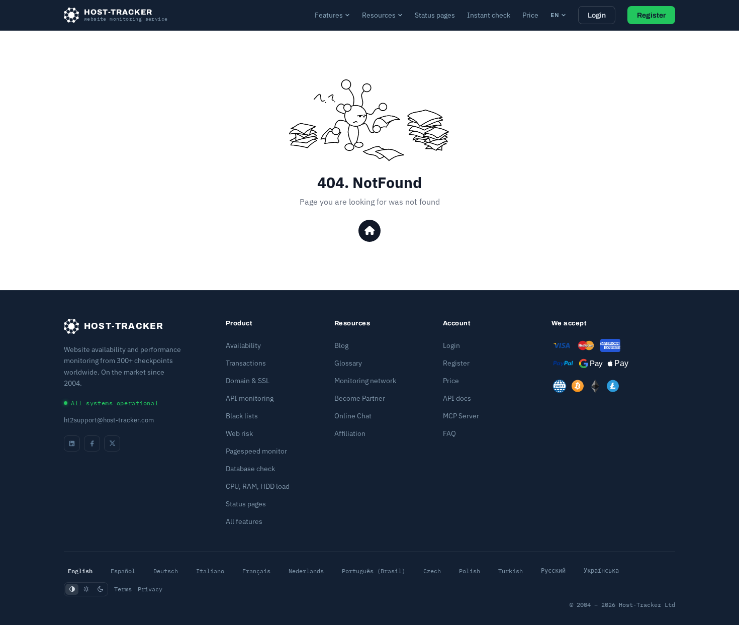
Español (123, 571)
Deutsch (165, 571)
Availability (243, 345)
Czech (432, 571)
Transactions (246, 363)
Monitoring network (365, 380)
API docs (457, 398)
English (80, 571)
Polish (469, 571)
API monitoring (249, 398)
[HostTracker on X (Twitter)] (112, 443)
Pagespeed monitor (256, 451)
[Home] (369, 231)
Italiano (210, 571)
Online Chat (353, 415)
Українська (601, 570)
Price (530, 15)
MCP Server (461, 415)
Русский (553, 570)
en (554, 15)
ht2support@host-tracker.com (109, 420)
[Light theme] (86, 589)
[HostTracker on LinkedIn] (72, 443)
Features (329, 15)
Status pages (435, 15)
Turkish (510, 571)
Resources (379, 15)
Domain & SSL (247, 380)
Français (256, 571)
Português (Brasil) (373, 571)
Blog (341, 345)
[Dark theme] (100, 589)
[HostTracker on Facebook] (92, 443)
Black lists (242, 415)
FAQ (449, 433)
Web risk (239, 433)
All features (244, 521)
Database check (250, 468)
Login (597, 15)
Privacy (150, 589)
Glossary (348, 363)
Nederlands (306, 571)
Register (651, 15)
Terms (123, 589)
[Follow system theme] (71, 589)
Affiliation (349, 433)
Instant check (488, 15)
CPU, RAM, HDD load (258, 486)
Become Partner (359, 398)
